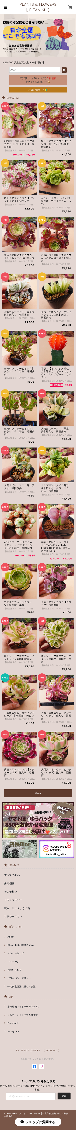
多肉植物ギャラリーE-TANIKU (23, 1006)
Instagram (13, 1031)
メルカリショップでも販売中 (22, 1014)
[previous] (5, 35)
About (10, 936)
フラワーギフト (13, 916)
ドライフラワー (13, 899)
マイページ (13, 961)
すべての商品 (12, 875)
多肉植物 (9, 883)
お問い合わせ (14, 969)
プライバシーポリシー (19, 978)
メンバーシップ (15, 953)
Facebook (13, 1023)
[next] (71, 35)
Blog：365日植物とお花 (20, 945)
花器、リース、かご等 (17, 908)
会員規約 (8, 1116)
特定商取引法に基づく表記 (21, 986)
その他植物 (10, 891)
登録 (64, 1095)
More (38, 793)
